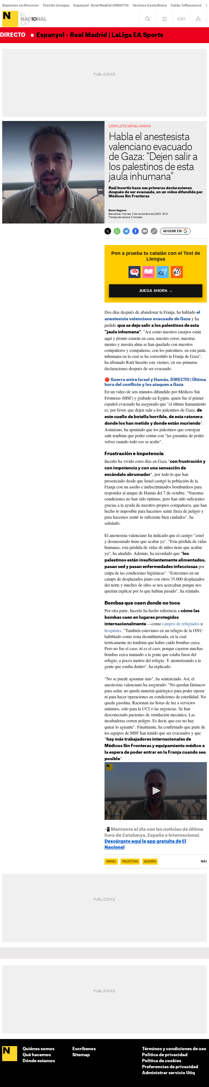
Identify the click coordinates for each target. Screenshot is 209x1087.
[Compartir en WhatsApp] (117, 231)
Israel (111, 861)
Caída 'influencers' (186, 5)
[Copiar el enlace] (154, 231)
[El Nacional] (10, 19)
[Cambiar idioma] (181, 19)
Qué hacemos (37, 1055)
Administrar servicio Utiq (168, 1073)
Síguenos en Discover (20, 5)
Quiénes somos (38, 1049)
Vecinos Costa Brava (150, 5)
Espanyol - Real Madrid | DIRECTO (101, 5)
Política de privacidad (165, 1055)
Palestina (130, 861)
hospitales (112, 630)
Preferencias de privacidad (170, 1067)
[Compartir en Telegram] (126, 231)
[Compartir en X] (107, 231)
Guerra (150, 861)
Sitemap (81, 1055)
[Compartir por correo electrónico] (145, 231)
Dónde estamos (39, 1061)
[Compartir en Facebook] (135, 231)
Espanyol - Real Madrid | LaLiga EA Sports (99, 35)
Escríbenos (84, 1049)
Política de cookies (161, 1061)
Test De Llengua (56, 5)
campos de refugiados (180, 623)
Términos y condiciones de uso (174, 1049)
